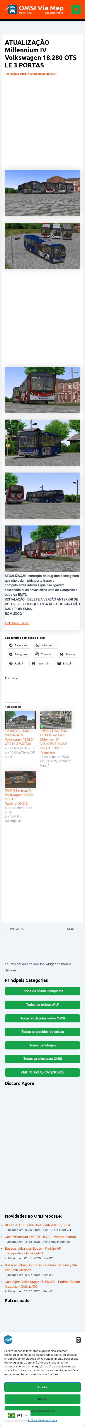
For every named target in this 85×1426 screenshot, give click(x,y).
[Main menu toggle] (76, 9)
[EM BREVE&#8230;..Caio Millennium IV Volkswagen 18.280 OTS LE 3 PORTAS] (20, 720)
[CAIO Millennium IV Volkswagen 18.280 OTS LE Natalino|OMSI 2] (20, 779)
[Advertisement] (42, 121)
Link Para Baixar (17, 623)
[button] (78, 1340)
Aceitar (42, 1387)
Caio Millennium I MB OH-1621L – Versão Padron (40, 1237)
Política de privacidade (42, 1420)
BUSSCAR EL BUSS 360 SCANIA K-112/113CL (38, 1225)
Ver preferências (42, 1411)
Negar (42, 1399)
